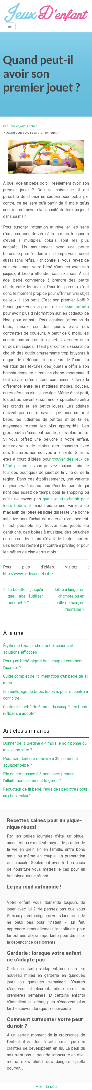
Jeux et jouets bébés (23, 126)
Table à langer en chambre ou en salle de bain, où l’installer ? (69, 599)
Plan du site (46, 1086)
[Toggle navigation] (10, 26)
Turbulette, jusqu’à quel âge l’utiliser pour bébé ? (25, 596)
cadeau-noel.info (74, 306)
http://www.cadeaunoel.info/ (28, 573)
